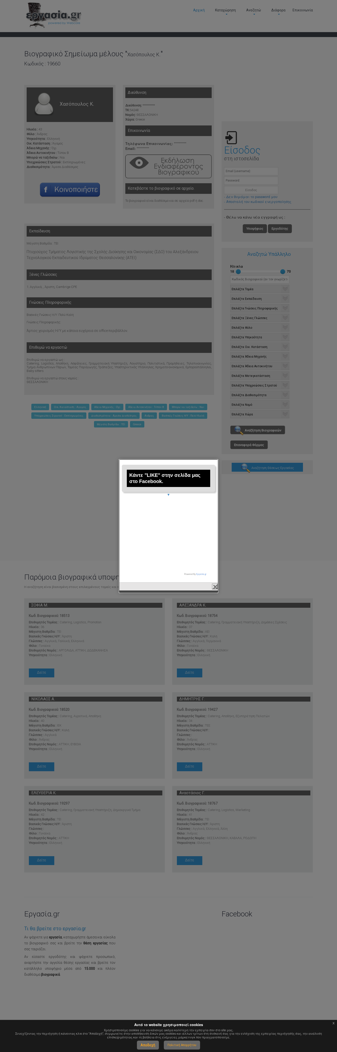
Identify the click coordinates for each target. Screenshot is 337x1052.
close (215, 586)
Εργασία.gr (201, 574)
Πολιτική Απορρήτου (182, 1045)
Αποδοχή (148, 1045)
